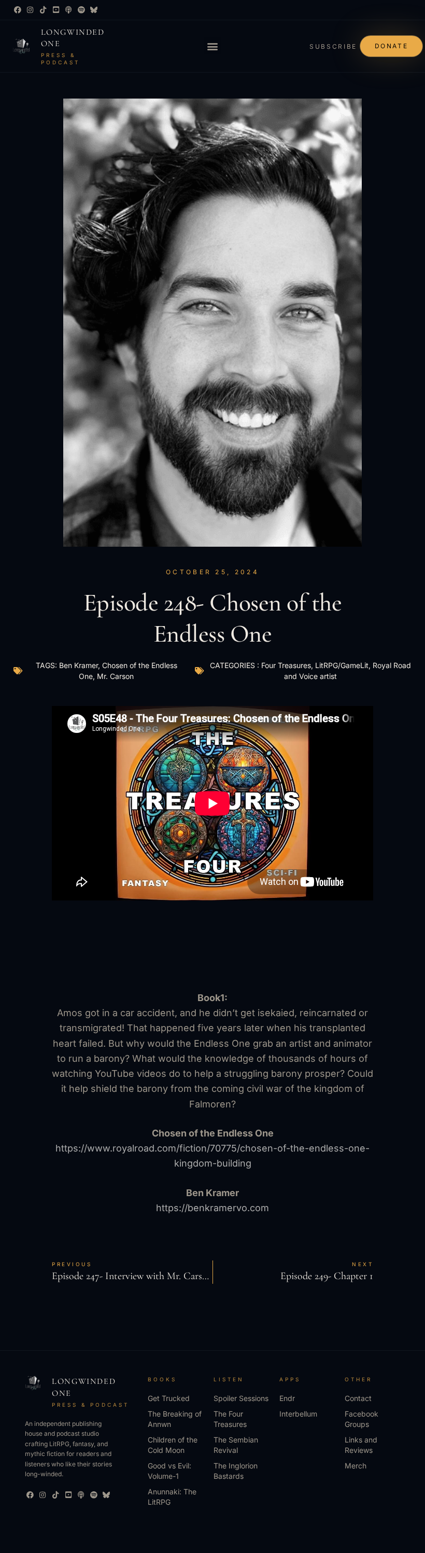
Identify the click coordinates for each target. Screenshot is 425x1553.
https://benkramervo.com (212, 1207)
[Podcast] (68, 10)
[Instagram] (30, 10)
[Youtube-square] (56, 10)
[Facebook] (17, 10)
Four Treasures (286, 665)
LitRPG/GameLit (342, 665)
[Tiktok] (43, 10)
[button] (212, 45)
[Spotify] (81, 10)
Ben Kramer (78, 665)
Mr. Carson (115, 676)
